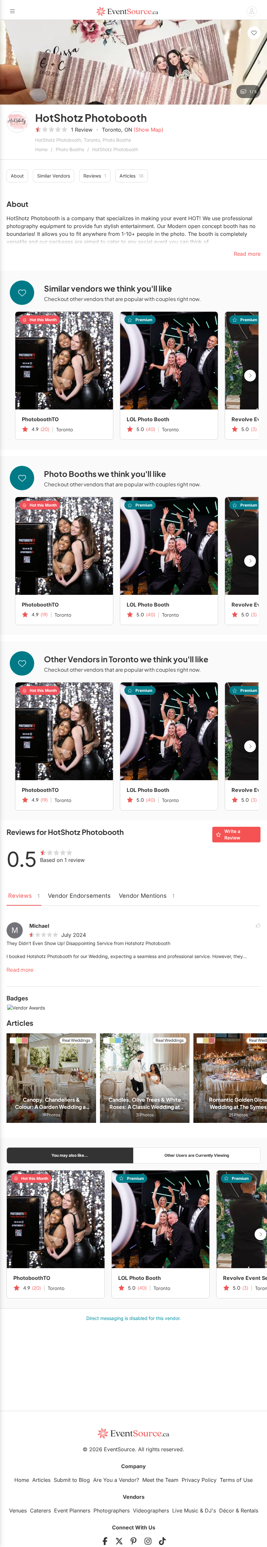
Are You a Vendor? (116, 1480)
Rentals (249, 1510)
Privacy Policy (199, 1480)
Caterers (40, 1510)
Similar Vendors (53, 176)
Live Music (185, 1510)
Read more (20, 969)
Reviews (94, 176)
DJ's (210, 1510)
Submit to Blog (72, 1480)
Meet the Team (160, 1480)
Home (41, 149)
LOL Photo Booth (148, 419)
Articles (131, 176)
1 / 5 (253, 91)
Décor (226, 1510)
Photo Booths (70, 149)
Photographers (111, 1510)
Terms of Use (236, 1480)
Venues (18, 1510)
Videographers (151, 1510)
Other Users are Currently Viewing (196, 1155)
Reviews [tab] (24, 895)
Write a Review (232, 834)
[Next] (258, 62)
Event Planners (72, 1510)
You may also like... (69, 1155)
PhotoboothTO (40, 419)
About (17, 176)
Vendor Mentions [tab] (147, 895)
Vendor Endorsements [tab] (79, 895)
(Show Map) (148, 129)
